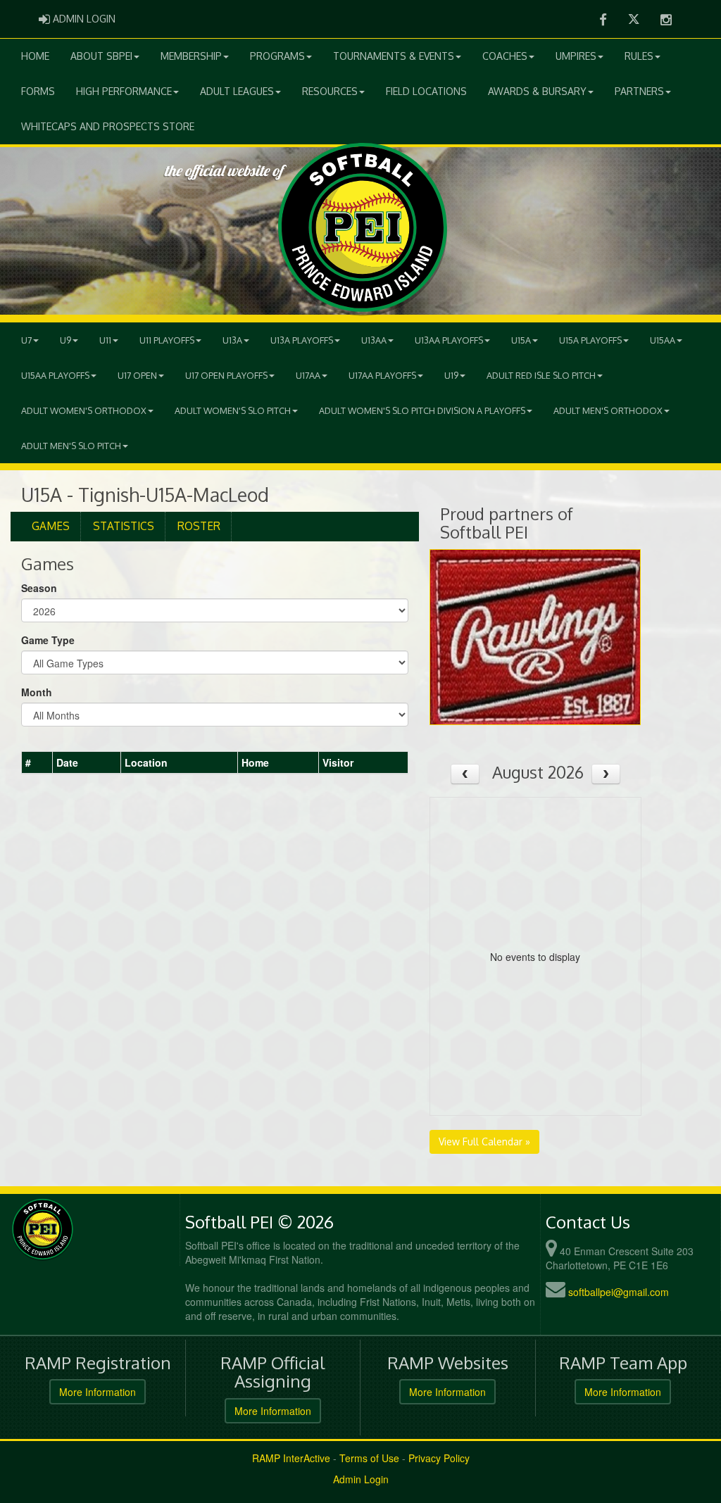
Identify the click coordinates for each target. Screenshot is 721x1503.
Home (35, 56)
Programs (277, 56)
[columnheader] (37, 763)
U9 (65, 340)
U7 (26, 340)
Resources (330, 91)
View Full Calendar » (484, 1141)
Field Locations (426, 91)
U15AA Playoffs (55, 375)
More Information (97, 1392)
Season (39, 588)
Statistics (123, 526)
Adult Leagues (237, 91)
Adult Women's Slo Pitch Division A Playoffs (422, 410)
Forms (38, 91)
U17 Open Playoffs (226, 375)
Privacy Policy (439, 1458)
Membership (191, 56)
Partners (639, 91)
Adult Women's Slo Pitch (233, 410)
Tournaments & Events (393, 56)
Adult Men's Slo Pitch (71, 445)
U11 (105, 340)
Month (36, 692)
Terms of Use (369, 1458)
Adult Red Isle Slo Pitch (541, 375)
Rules (639, 56)
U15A (521, 340)
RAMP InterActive (291, 1458)
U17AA (308, 375)
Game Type (48, 640)
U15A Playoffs (590, 340)
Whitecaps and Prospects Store (107, 126)
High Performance (124, 91)
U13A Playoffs (301, 340)
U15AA (662, 340)
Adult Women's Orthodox (83, 410)
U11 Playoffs (166, 340)
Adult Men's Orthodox (608, 410)
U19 (451, 375)
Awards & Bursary (537, 91)
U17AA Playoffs (382, 375)
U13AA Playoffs (449, 340)
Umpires (576, 56)
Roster (198, 526)
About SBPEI (101, 56)
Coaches (504, 56)
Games (51, 526)
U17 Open (137, 375)
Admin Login (361, 1479)
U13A (232, 340)
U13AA (374, 340)
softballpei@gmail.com (618, 1292)
